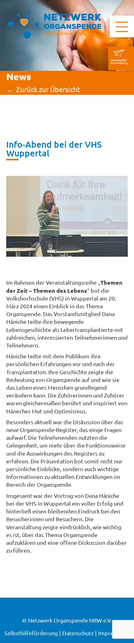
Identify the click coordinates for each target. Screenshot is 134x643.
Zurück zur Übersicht (48, 89)
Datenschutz (77, 633)
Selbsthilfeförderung (31, 633)
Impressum (112, 633)
